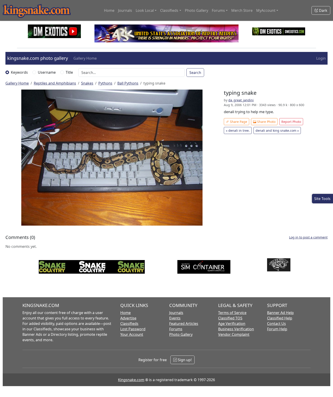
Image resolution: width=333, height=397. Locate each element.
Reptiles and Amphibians (55, 83)
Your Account (131, 334)
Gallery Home (85, 58)
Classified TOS (230, 318)
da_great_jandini (241, 100)
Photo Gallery (196, 10)
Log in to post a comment (308, 237)
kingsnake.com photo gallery (37, 58)
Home (109, 10)
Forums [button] (218, 10)
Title (69, 72)
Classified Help (279, 318)
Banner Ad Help (280, 312)
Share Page (238, 121)
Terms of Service (232, 312)
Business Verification (236, 328)
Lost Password (132, 328)
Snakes (87, 83)
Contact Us (276, 323)
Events (175, 318)
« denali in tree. (238, 130)
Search (195, 72)
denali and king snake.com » (277, 130)
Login (321, 58)
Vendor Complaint (233, 334)
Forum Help (277, 328)
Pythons (105, 83)
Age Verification (231, 323)
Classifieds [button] (169, 10)
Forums (175, 328)
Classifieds (129, 323)
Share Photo (265, 121)
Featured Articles (183, 323)
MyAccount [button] (265, 10)
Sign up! (184, 359)
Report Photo (291, 121)
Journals (125, 10)
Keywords (19, 72)
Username (47, 72)
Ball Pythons (127, 83)
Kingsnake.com (131, 379)
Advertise (128, 318)
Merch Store (242, 10)
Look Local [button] (145, 10)
